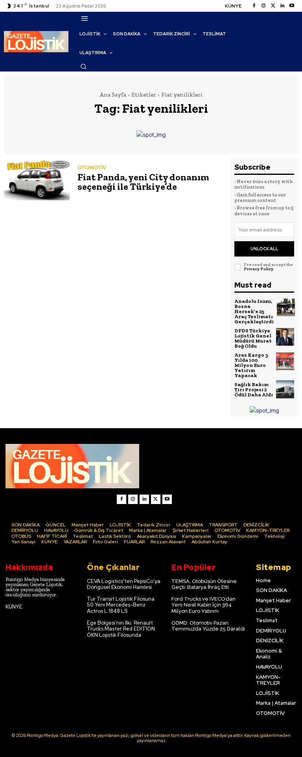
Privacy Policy (258, 268)
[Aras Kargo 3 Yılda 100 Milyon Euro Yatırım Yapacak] (285, 361)
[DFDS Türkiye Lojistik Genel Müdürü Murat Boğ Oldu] (285, 337)
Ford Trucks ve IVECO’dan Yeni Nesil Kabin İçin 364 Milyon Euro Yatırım (203, 605)
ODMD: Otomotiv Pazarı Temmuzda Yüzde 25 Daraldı (208, 626)
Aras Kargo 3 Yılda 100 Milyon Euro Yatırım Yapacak (251, 365)
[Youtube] (291, 6)
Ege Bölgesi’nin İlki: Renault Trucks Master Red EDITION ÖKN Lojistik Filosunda (121, 629)
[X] (155, 499)
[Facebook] (254, 6)
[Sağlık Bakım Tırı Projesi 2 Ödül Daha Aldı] (285, 389)
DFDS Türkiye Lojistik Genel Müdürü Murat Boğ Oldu (253, 338)
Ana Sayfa (112, 94)
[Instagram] (263, 6)
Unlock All (264, 248)
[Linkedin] (282, 6)
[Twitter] (273, 6)
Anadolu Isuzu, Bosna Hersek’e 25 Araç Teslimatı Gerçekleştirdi (254, 311)
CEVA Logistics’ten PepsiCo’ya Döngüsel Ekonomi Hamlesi (123, 584)
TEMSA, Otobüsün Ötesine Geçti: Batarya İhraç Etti (204, 584)
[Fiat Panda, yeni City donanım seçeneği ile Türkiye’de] (37, 179)
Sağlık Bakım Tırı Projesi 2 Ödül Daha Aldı (253, 389)
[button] (83, 66)
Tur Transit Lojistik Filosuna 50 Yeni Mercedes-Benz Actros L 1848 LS (121, 605)
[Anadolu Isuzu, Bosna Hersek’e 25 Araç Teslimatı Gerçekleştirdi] (286, 308)
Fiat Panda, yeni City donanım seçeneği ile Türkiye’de (143, 181)
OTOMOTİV (91, 167)
